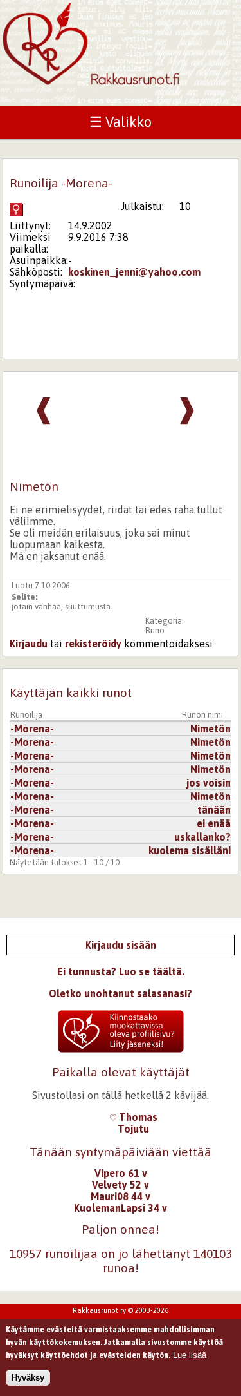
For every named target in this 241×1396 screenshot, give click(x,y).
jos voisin (208, 783)
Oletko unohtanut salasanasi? (120, 993)
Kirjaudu (29, 643)
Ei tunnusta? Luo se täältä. (120, 971)
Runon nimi (202, 715)
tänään (214, 810)
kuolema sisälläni (189, 850)
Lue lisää (189, 1355)
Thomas (136, 1117)
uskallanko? (202, 837)
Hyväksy (28, 1377)
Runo (155, 630)
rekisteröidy (93, 643)
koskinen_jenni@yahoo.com (134, 272)
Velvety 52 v (120, 1184)
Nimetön (210, 728)
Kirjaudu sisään (120, 945)
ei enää (214, 823)
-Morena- (32, 728)
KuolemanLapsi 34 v (120, 1208)
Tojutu (133, 1128)
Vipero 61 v (120, 1173)
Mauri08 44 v (120, 1196)
